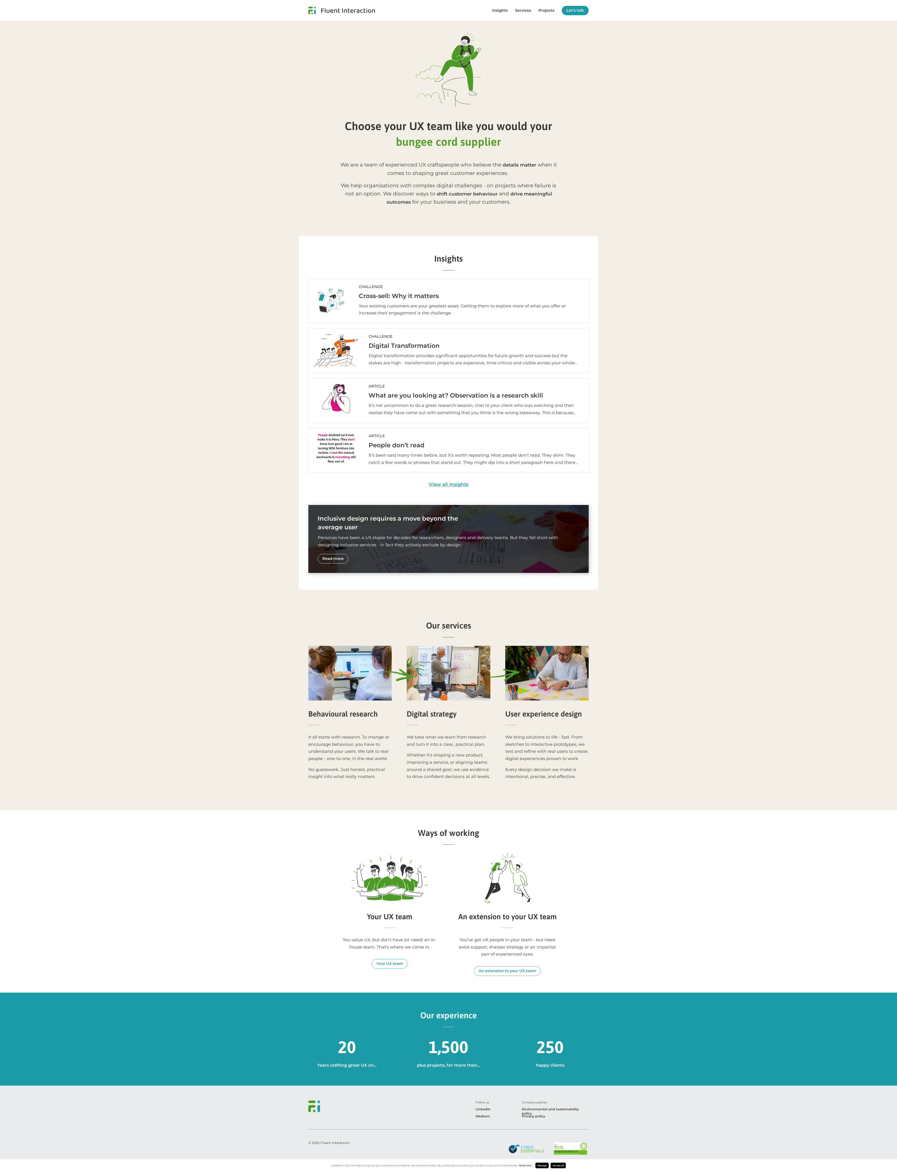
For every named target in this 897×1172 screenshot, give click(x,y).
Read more (525, 1165)
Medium (483, 1116)
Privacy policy (533, 1116)
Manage (542, 1165)
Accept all (558, 1165)
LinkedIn (483, 1109)
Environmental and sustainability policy (550, 1111)
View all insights (448, 484)
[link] (341, 10)
